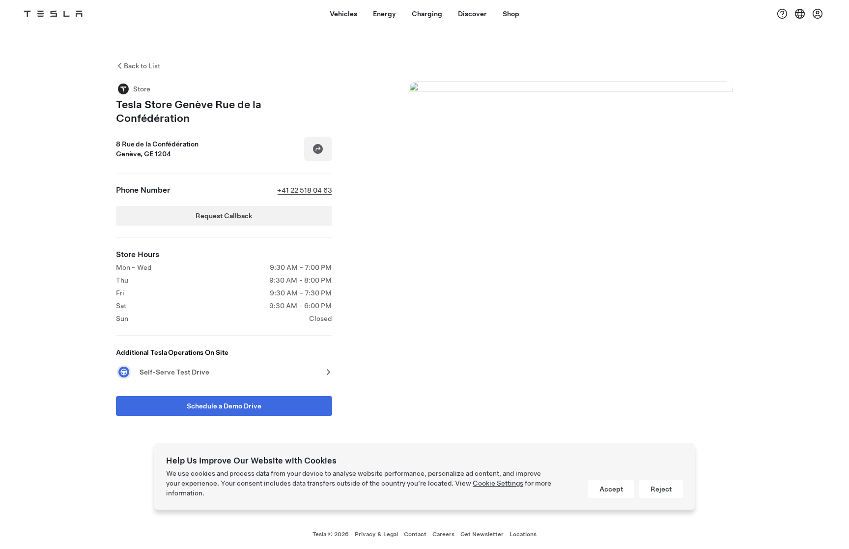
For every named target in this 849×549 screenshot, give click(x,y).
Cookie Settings (498, 483)
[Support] (782, 14)
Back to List (142, 66)
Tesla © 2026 (330, 534)
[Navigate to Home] (53, 14)
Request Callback (224, 216)
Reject (661, 489)
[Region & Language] (800, 14)
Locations (523, 534)
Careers (443, 534)
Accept (611, 489)
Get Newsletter (482, 534)
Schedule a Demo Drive (224, 406)
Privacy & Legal (376, 534)
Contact (415, 534)
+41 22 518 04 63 (304, 190)
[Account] (817, 14)
